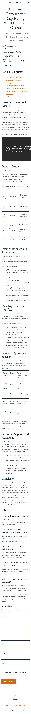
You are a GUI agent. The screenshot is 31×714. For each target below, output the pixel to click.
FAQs (7, 97)
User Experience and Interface (15, 86)
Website (3, 663)
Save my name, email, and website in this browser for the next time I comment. (15, 674)
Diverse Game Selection (13, 80)
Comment (4, 617)
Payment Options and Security (15, 88)
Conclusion (9, 94)
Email (3, 654)
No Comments (18, 40)
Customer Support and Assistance (16, 91)
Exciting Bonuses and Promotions (16, 83)
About (16, 692)
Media (15, 695)
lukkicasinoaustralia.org (19, 37)
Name (3, 644)
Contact (15, 699)
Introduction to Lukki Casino (14, 77)
